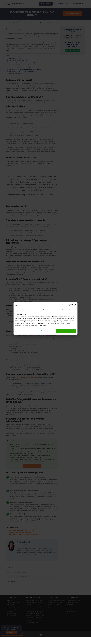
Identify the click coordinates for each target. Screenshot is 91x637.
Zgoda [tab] (24, 309)
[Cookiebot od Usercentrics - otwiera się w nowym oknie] (69, 305)
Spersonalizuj (44, 330)
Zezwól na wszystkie (66, 330)
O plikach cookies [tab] (66, 309)
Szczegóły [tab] (45, 309)
